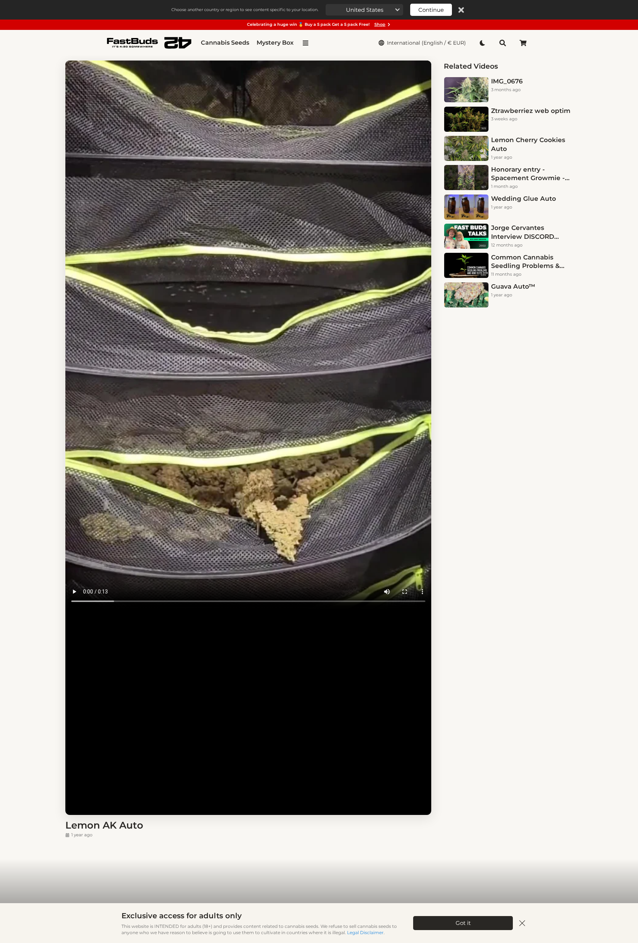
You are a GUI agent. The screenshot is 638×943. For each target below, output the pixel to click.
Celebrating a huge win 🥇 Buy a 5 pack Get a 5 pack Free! (316, 24)
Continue (431, 9)
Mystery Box (275, 42)
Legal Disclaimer (365, 932)
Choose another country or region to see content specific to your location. (244, 9)
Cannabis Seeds (225, 42)
